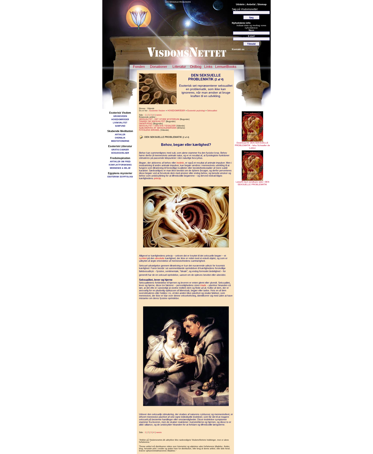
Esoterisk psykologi (196, 111)
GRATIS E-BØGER (120, 149)
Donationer (158, 66)
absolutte (159, 258)
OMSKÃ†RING (145, 124)
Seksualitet (212, 111)
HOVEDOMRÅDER (120, 119)
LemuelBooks (225, 66)
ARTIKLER (120, 134)
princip (157, 178)
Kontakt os (238, 49)
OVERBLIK (120, 138)
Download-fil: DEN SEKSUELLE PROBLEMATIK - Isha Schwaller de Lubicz (252, 145)
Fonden (139, 66)
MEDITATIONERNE (120, 141)
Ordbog (195, 66)
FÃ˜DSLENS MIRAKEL (149, 130)
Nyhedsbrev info (241, 23)
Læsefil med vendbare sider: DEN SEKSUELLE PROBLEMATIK (252, 183)
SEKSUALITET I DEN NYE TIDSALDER (157, 126)
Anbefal (251, 4)
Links (208, 66)
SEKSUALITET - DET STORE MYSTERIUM (159, 119)
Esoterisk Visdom (157, 111)
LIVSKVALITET (120, 122)
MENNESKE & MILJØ (120, 168)
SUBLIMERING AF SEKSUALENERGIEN (158, 128)
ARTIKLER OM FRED (120, 161)
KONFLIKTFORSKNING (120, 165)
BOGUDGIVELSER (120, 153)
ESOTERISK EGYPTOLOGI (120, 176)
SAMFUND (120, 126)
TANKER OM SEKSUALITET (152, 121)
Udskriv (240, 4)
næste (159, 115)
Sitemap (262, 4)
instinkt (180, 162)
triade (203, 285)
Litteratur (179, 66)
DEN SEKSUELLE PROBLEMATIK (178, 2)
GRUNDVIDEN (120, 116)
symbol (143, 258)
